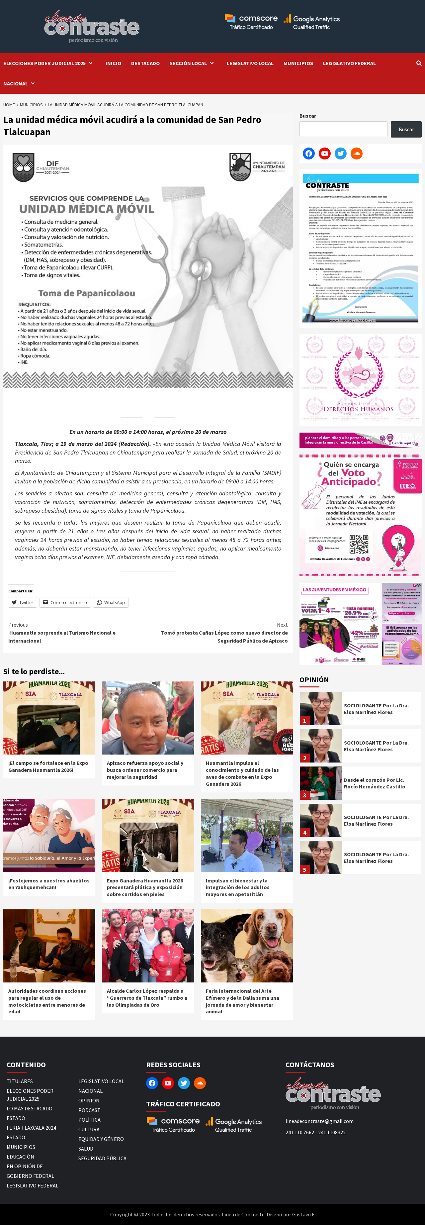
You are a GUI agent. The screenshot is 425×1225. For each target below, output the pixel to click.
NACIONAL (15, 83)
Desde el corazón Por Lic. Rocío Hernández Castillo (374, 783)
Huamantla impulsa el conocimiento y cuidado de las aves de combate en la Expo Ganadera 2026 (242, 773)
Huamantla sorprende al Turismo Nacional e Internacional (62, 632)
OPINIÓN (89, 1100)
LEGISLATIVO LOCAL (250, 63)
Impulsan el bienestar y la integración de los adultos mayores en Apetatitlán (238, 887)
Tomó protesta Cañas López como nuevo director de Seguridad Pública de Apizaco (224, 632)
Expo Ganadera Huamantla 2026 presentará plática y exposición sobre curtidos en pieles (145, 887)
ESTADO (16, 1118)
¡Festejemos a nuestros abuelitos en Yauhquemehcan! (49, 884)
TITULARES (20, 1081)
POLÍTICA (89, 1119)
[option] (360, 710)
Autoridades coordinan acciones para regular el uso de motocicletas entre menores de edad (47, 1001)
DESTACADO (145, 63)
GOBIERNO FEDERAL (30, 1176)
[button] (340, 624)
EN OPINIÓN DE (25, 1166)
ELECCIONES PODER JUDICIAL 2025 (44, 63)
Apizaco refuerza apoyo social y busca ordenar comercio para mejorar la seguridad (145, 770)
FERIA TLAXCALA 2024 (31, 1127)
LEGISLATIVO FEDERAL (349, 63)
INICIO (113, 63)
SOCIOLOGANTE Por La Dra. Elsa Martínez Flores (376, 709)
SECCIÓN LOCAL (188, 63)
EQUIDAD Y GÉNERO (101, 1139)
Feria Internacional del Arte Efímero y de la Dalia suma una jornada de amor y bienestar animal (242, 1001)
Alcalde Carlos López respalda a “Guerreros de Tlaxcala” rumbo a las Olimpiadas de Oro (147, 997)
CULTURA (89, 1129)
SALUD (85, 1148)
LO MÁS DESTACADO (29, 1108)
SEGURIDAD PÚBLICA (102, 1158)
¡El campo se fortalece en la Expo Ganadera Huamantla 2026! (48, 766)
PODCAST (89, 1110)
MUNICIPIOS (298, 63)
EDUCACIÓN (20, 1156)
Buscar (307, 115)
